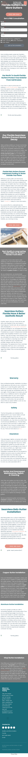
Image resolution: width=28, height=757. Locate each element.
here (20, 428)
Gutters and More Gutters (17, 3)
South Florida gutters (12, 87)
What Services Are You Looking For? (11, 38)
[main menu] (25, 3)
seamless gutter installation (18, 326)
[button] (8, 718)
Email (2, 33)
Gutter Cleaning (6, 40)
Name (2, 21)
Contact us (8, 201)
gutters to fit (16, 286)
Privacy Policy (14, 754)
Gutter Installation (18, 40)
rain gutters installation (18, 531)
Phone (3, 27)
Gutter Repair (5, 42)
